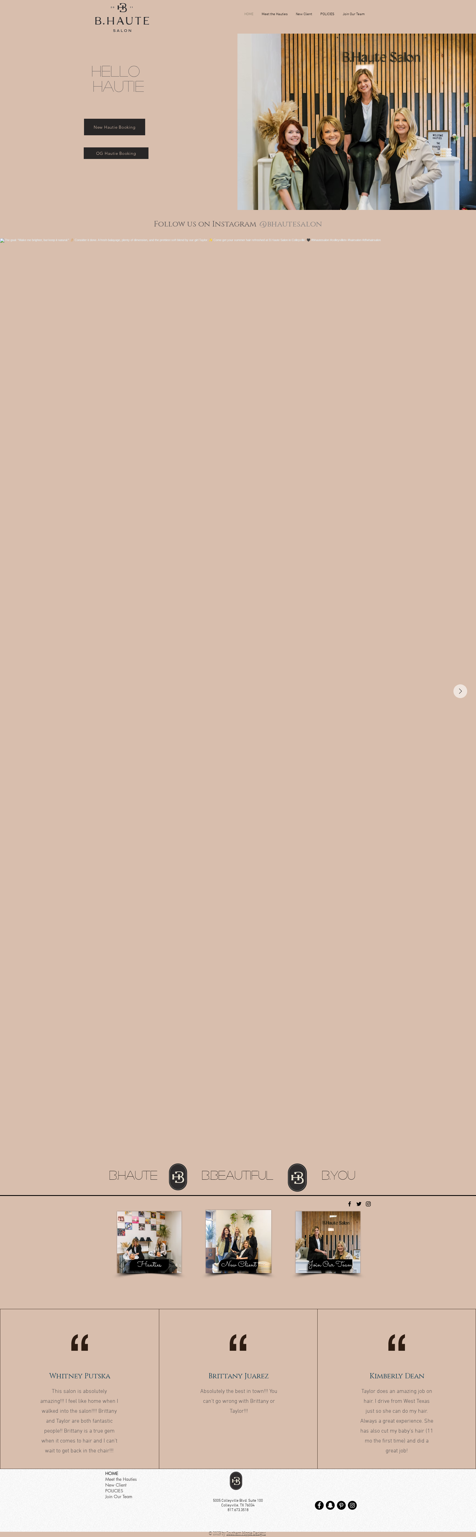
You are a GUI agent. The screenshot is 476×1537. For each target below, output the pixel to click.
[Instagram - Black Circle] (352, 1505)
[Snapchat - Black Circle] (330, 1505)
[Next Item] (460, 691)
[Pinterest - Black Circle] (341, 1505)
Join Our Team (118, 1497)
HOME (111, 1473)
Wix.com (195, 1205)
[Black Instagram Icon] (368, 1204)
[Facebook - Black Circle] (319, 1505)
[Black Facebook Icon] (349, 1204)
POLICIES (114, 1491)
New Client (115, 1485)
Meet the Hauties (121, 1479)
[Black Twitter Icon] (359, 1204)
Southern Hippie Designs (246, 1533)
